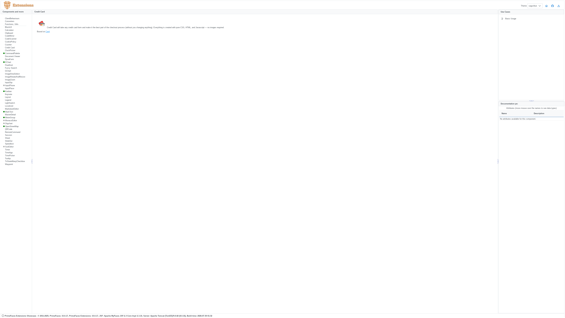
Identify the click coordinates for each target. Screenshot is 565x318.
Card (48, 31)
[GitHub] (552, 5)
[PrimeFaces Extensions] (7, 5)
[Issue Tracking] (558, 5)
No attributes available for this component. (518, 119)
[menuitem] (14, 18)
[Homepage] (546, 5)
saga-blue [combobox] (533, 6)
